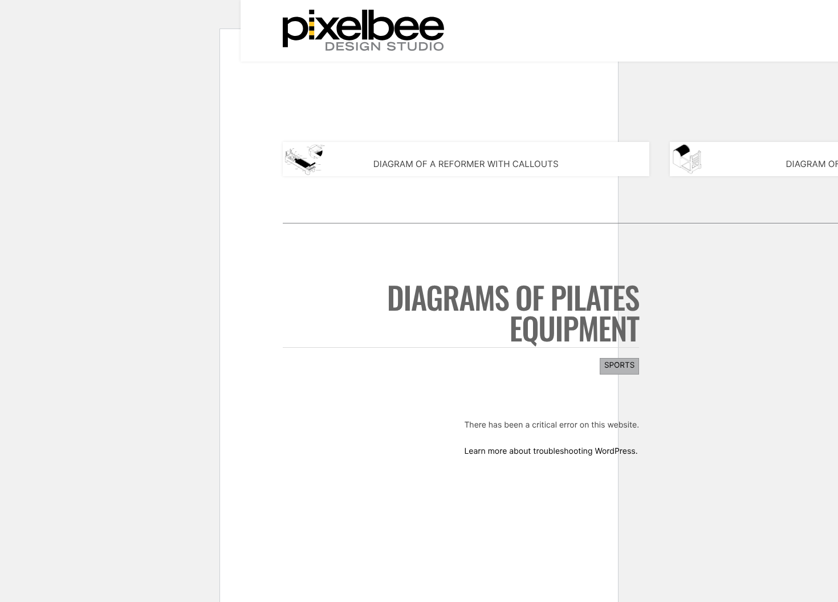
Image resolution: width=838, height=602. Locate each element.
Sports (619, 365)
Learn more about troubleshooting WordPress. (550, 451)
